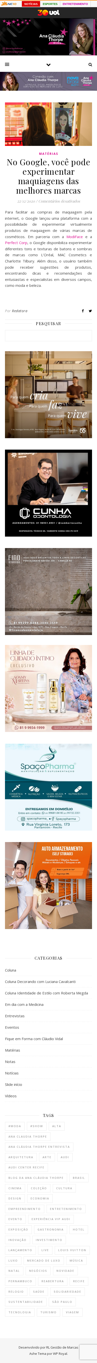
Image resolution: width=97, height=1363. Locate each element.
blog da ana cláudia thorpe (36, 1178)
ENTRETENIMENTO (75, 3)
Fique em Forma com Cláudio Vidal (34, 1038)
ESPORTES (50, 3)
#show (36, 1126)
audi (65, 1157)
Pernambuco (20, 1281)
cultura (64, 1188)
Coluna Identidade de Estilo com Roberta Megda (46, 992)
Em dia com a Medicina (24, 1004)
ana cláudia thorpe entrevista (39, 1147)
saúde (39, 1291)
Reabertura (53, 1281)
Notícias (12, 1072)
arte (47, 1157)
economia (40, 1198)
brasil (79, 1178)
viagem (72, 1312)
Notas (10, 1061)
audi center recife (26, 1167)
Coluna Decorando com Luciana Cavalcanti (40, 981)
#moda (14, 1126)
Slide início (13, 1084)
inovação (17, 1240)
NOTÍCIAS (31, 3)
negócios (38, 1271)
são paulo (62, 1302)
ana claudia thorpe (27, 1136)
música (76, 1260)
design (14, 1198)
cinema (15, 1188)
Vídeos (11, 1095)
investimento (49, 1240)
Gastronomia (51, 1229)
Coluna (10, 970)
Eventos (12, 1027)
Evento (15, 1219)
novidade (65, 1271)
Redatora (19, 310)
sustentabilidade (25, 1302)
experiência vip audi (51, 1219)
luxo (13, 1260)
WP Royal (60, 1353)
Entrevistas (15, 1015)
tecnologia (19, 1312)
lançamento (20, 1250)
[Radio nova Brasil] (48, 89)
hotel (79, 1229)
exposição (18, 1229)
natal (14, 1271)
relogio (16, 1291)
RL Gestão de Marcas (62, 1347)
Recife (79, 1281)
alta (56, 1126)
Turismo (48, 1312)
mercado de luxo (43, 1260)
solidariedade (67, 1291)
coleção (39, 1188)
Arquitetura (20, 1157)
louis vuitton (72, 1250)
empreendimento (24, 1209)
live (45, 1250)
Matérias (48, 154)
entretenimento (66, 1209)
